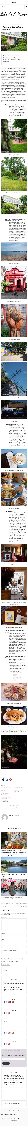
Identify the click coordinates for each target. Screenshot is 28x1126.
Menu (14, 2)
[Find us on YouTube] (11, 1002)
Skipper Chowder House (18, 678)
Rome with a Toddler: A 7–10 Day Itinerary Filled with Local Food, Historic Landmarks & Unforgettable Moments (13, 852)
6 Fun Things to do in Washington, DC (12, 897)
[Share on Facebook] (4, 1013)
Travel (19, 24)
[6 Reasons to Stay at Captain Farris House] (14, 50)
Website (3, 944)
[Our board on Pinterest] (9, 1002)
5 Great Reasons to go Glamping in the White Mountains (21, 905)
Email (3, 939)
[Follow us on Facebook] (4, 1002)
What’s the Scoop (17, 677)
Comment (3, 917)
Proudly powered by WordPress (9, 1118)
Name (3, 933)
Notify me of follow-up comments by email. (13, 958)
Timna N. (18, 805)
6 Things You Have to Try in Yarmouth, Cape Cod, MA (6, 789)
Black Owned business (9, 24)
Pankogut (14, 1120)
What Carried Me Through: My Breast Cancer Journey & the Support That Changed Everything (13, 989)
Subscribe (6, 1063)
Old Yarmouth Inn (17, 675)
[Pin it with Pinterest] (9, 1013)
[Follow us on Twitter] (6, 1002)
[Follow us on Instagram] (13, 1002)
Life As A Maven (14, 14)
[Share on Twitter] (6, 1013)
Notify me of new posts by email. (10, 961)
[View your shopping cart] (25, 7)
